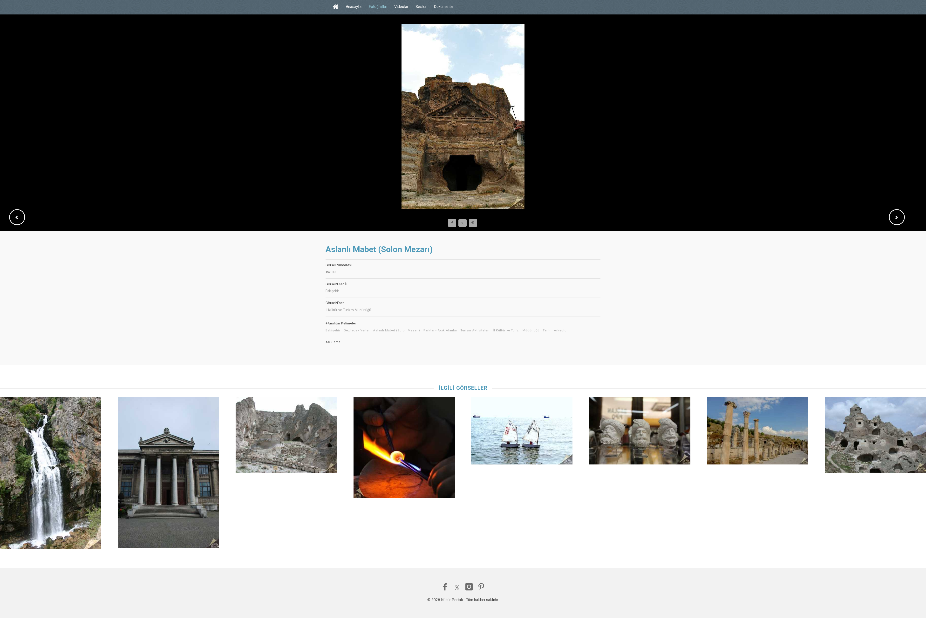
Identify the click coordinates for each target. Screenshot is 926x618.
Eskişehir (333, 330)
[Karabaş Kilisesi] (286, 436)
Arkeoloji (561, 330)
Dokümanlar (444, 6)
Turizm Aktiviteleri (475, 330)
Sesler (421, 6)
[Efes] (757, 432)
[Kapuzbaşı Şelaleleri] (50, 474)
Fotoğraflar (378, 6)
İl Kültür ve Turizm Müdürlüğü (516, 330)
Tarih (547, 330)
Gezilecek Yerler (357, 330)
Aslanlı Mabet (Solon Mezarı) (396, 330)
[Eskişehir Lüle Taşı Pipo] (639, 432)
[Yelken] (521, 432)
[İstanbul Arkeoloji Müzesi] (168, 474)
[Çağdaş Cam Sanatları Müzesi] (404, 449)
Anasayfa (353, 6)
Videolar (401, 6)
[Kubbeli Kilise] (875, 436)
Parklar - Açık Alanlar (440, 330)
